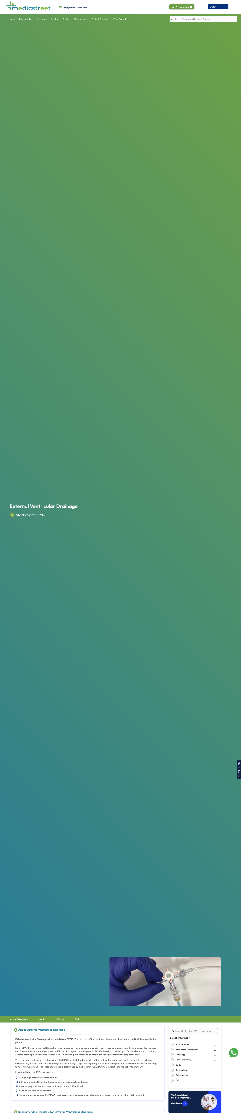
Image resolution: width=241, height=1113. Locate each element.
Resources (79, 19)
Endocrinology (182, 1075)
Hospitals (42, 19)
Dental (178, 1065)
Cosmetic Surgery (183, 1059)
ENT (177, 1080)
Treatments (25, 19)
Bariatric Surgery (183, 1044)
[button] (239, 769)
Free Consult (120, 19)
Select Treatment (180, 1037)
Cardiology (180, 1054)
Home (12, 19)
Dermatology (181, 1070)
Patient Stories (99, 19)
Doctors (55, 19)
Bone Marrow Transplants (187, 1049)
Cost (65, 19)
